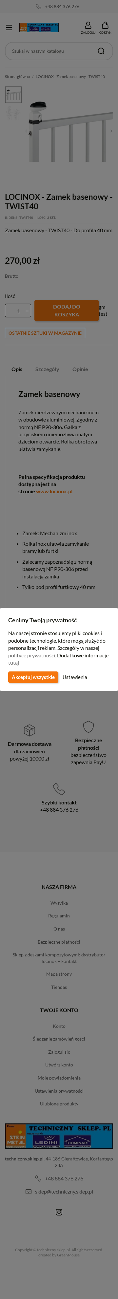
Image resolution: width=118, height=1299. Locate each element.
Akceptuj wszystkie (33, 677)
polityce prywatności (31, 655)
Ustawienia (75, 677)
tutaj (13, 662)
